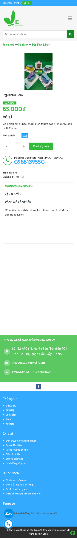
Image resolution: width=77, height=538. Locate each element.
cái (25, 136)
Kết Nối (10, 423)
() (29, 3)
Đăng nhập (7, 3)
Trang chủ (11, 405)
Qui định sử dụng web (17, 489)
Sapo (45, 534)
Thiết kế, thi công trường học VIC (23, 493)
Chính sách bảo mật (16, 480)
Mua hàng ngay (41, 146)
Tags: (6, 172)
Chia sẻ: (7, 177)
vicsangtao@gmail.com (28, 363)
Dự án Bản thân (14, 445)
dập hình (13, 172)
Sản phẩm (11, 414)
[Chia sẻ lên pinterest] (17, 177)
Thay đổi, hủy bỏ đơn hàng (19, 484)
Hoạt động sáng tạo (16, 463)
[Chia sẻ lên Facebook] (13, 177)
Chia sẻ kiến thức (14, 458)
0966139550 (21, 372)
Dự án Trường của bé (17, 449)
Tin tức (9, 419)
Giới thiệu (11, 410)
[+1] (22, 177)
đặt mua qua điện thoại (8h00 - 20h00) (38, 160)
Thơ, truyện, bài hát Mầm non (21, 440)
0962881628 (42, 372)
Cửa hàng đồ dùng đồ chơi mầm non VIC (32, 513)
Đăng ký (17, 3)
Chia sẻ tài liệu (13, 454)
